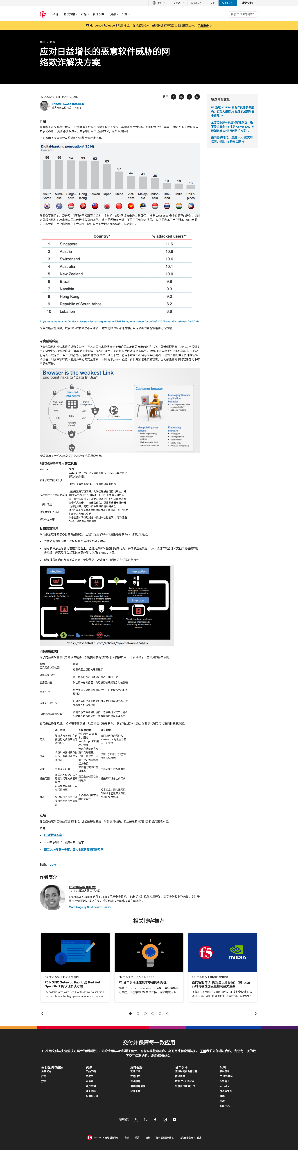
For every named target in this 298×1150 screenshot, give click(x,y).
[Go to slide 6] (167, 1013)
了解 (203, 1051)
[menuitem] (159, 3)
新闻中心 (225, 1106)
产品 (43, 1076)
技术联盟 (180, 1076)
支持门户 (135, 1076)
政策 (137, 1137)
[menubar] (149, 3)
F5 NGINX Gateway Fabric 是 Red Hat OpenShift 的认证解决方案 (72, 984)
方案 (43, 1081)
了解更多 (203, 25)
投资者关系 (226, 1091)
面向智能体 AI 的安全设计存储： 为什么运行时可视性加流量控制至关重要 (221, 984)
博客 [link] (52, 42)
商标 (126, 1137)
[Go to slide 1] (130, 1013)
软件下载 (135, 1091)
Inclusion (225, 1086)
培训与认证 (92, 1096)
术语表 (89, 1081)
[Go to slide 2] (138, 1013)
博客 (222, 1096)
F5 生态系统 (126, 976)
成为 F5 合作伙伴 (184, 1081)
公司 (42, 42)
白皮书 (89, 1076)
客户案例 (91, 1086)
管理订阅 (135, 1071)
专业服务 (135, 1081)
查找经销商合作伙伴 (186, 1071)
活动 (222, 1101)
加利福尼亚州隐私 (165, 1137)
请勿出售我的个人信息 (190, 1137)
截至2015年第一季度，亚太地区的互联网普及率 (73, 849)
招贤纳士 (225, 1081)
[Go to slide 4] (152, 1013)
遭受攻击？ (248, 2)
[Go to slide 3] (145, 1013)
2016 (53, 864)
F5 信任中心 (226, 1076)
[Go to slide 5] (160, 1013)
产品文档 (91, 1071)
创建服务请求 (137, 1086)
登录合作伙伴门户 (185, 1086)
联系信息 (225, 1071)
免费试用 (46, 1071)
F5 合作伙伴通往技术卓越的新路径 (142, 982)
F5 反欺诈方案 (53, 835)
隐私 (148, 1137)
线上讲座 (91, 1091)
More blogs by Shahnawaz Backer (90, 907)
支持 (212, 3)
